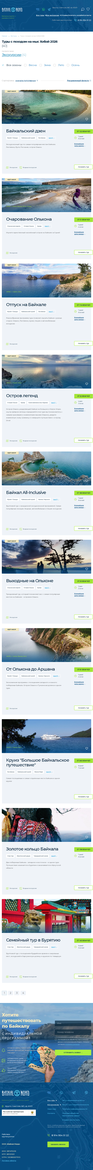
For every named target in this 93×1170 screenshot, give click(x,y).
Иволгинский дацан (23, 856)
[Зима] (45, 65)
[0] (88, 9)
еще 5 (51, 311)
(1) (79, 81)
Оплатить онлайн (75, 15)
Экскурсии (13, 167)
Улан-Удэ (10, 856)
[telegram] (49, 9)
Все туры (40, 15)
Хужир (39, 226)
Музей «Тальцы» (12, 138)
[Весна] (30, 65)
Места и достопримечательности (75, 1105)
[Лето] (59, 65)
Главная (4, 36)
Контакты (87, 15)
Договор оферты (9, 1161)
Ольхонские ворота (13, 226)
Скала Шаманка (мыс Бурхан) (38, 402)
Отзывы (64, 15)
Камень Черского (44, 499)
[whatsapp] (43, 9)
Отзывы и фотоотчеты (71, 1120)
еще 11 (55, 499)
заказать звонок (58, 1144)
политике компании (72, 1044)
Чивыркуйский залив (41, 856)
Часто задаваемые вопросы (73, 1100)
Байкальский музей (28, 138)
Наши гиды (51, 1109)
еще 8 (53, 856)
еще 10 (55, 676)
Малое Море (38, 772)
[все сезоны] (11, 65)
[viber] (86, 1092)
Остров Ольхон (29, 226)
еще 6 (51, 138)
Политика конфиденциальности (74, 1109)
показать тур (83, 167)
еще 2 (47, 226)
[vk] (37, 9)
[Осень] (73, 65)
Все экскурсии (52, 15)
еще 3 (53, 402)
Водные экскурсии (30, 167)
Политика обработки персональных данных (71, 1114)
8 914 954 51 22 (84, 20)
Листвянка (41, 138)
